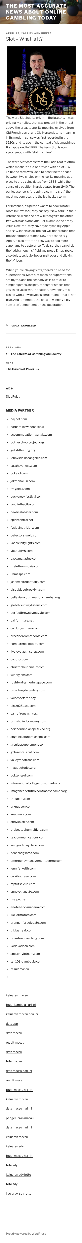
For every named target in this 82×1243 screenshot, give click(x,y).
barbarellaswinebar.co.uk (28, 427)
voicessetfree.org (23, 698)
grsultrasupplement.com (28, 744)
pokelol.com (19, 473)
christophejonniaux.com (28, 667)
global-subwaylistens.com (29, 605)
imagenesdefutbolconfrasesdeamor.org (39, 791)
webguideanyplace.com (27, 845)
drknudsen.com (21, 806)
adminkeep (43, 33)
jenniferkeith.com (23, 868)
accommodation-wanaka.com (31, 434)
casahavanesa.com (24, 466)
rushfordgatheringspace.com (31, 682)
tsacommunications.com (28, 837)
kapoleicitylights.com (26, 543)
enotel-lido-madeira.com (28, 907)
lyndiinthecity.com (23, 504)
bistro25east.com (23, 706)
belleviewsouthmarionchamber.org (35, 597)
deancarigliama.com (25, 853)
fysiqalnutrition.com (25, 527)
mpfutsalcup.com (23, 884)
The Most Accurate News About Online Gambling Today (36, 12)
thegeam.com (20, 799)
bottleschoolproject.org (27, 442)
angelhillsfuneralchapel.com (30, 737)
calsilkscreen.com (23, 876)
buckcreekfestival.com (27, 496)
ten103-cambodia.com (26, 961)
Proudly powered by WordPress (26, 1233)
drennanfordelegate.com (28, 922)
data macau (14, 1052)
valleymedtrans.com (25, 760)
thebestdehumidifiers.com (29, 829)
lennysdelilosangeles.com (29, 458)
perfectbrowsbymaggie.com (31, 613)
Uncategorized (24, 325)
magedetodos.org (23, 768)
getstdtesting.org (23, 450)
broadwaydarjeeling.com (28, 690)
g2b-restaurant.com (25, 752)
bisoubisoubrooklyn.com (28, 589)
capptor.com (19, 659)
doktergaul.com (22, 775)
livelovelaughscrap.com (27, 651)
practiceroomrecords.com (29, 636)
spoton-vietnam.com (25, 954)
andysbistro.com (22, 822)
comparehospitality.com (28, 644)
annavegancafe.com (25, 891)
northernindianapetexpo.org (30, 729)
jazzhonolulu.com (23, 481)
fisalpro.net (18, 899)
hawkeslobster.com (24, 512)
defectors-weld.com (25, 535)
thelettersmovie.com (25, 566)
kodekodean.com (23, 946)
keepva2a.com (21, 814)
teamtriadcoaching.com (27, 938)
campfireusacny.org (24, 713)
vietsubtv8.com (22, 551)
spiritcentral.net (22, 520)
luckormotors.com (23, 915)
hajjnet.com (19, 419)
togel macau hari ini (19, 1156)
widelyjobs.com (21, 675)
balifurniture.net (22, 620)
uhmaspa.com (20, 574)
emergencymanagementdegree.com (36, 861)
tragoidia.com (20, 489)
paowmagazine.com (24, 558)
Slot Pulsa (13, 396)
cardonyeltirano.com (25, 628)
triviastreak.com (22, 930)
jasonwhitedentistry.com (28, 582)
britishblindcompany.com (28, 721)
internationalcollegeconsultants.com (36, 783)
